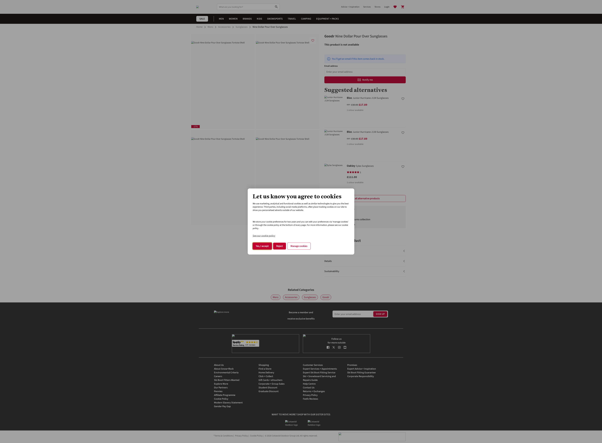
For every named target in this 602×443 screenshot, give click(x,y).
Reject (279, 246)
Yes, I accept (262, 246)
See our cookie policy (264, 235)
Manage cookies (298, 246)
